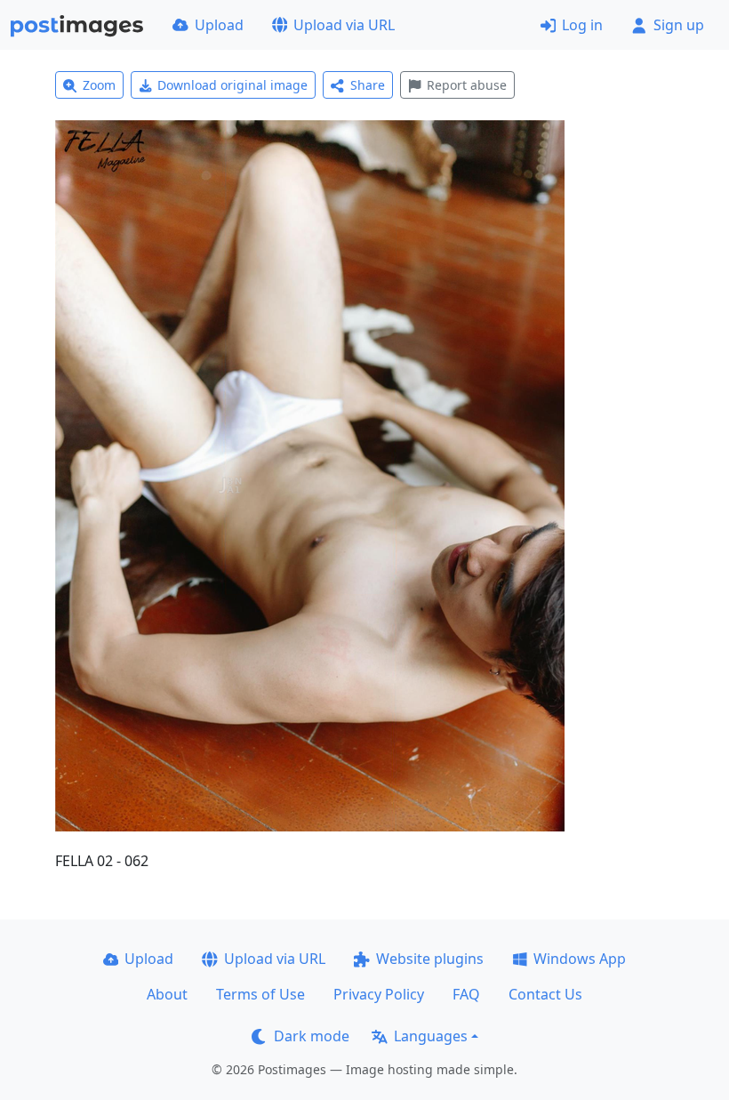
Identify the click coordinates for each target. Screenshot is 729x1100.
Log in (582, 25)
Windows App (579, 958)
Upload (219, 25)
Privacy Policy (378, 994)
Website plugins (430, 958)
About (167, 994)
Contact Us (545, 994)
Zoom (99, 84)
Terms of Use (260, 994)
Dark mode (311, 1036)
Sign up (678, 25)
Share (367, 84)
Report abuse (467, 84)
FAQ (466, 994)
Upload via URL (344, 25)
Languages (431, 1036)
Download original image (232, 84)
